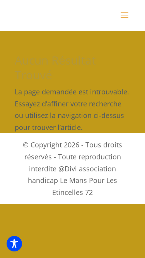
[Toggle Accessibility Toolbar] (14, 243)
